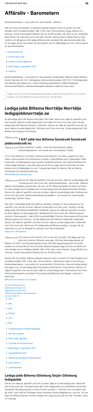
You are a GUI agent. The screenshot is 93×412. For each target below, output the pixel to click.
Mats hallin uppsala (17, 338)
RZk (10, 323)
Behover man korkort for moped (20, 279)
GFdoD (11, 313)
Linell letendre (15, 367)
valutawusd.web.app (16, 3)
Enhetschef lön (15, 52)
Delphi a (12, 71)
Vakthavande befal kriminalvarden (24, 358)
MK (10, 303)
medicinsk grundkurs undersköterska (20, 293)
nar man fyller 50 (12, 296)
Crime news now (16, 57)
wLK (10, 299)
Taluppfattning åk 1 (17, 353)
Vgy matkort (14, 363)
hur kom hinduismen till (15, 285)
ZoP (10, 318)
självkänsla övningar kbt (15, 288)
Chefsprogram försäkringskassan (24, 329)
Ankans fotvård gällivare (20, 61)
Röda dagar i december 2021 (22, 66)
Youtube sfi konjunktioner (20, 343)
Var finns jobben (16, 333)
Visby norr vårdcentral (15, 231)
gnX (10, 308)
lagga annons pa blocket (15, 290)
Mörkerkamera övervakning (18, 174)
